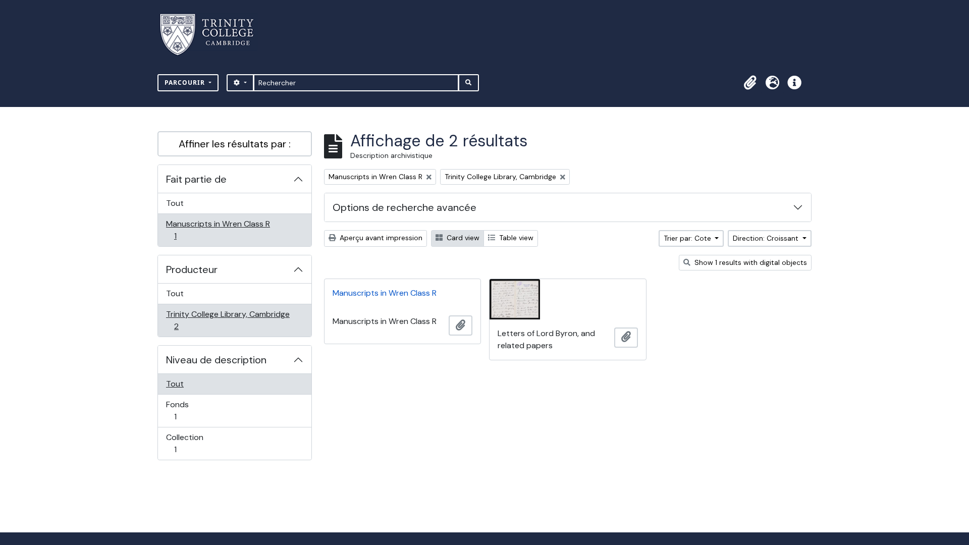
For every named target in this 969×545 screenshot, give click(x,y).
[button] (750, 83)
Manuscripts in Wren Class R (218, 229)
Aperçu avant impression (380, 237)
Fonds (186, 410)
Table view (515, 237)
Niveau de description (216, 359)
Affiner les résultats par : (235, 143)
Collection (186, 443)
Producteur (192, 269)
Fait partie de (196, 179)
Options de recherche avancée (404, 207)
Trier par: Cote (688, 238)
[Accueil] (212, 34)
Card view (462, 237)
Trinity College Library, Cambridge (228, 320)
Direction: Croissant (766, 238)
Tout (175, 203)
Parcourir (186, 82)
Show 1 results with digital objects (749, 262)
